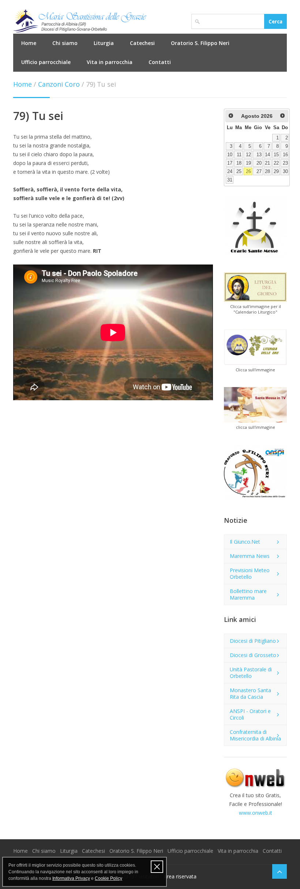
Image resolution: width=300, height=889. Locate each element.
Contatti (160, 62)
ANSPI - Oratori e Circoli (250, 714)
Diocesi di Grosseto (253, 655)
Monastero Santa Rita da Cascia (250, 693)
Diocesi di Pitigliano (253, 640)
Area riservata (180, 876)
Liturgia (104, 43)
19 (248, 163)
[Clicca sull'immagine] (255, 347)
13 (259, 154)
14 (267, 154)
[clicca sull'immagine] (255, 405)
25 (238, 171)
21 (267, 163)
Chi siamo (65, 43)
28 (267, 171)
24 (229, 171)
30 (285, 171)
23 (285, 163)
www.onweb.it (255, 812)
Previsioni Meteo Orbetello (250, 573)
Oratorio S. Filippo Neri (200, 43)
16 (285, 154)
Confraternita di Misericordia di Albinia (255, 735)
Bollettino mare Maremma (248, 594)
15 (276, 154)
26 (248, 171)
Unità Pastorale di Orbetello (251, 672)
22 (276, 163)
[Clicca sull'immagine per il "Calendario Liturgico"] (255, 287)
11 (239, 154)
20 (259, 163)
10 (229, 154)
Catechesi (142, 43)
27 (259, 171)
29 (276, 171)
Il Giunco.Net (245, 541)
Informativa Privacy (71, 878)
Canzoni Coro (59, 84)
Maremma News (250, 555)
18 (238, 163)
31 (229, 180)
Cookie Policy (108, 878)
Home (28, 43)
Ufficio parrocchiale (46, 62)
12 (248, 154)
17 (229, 163)
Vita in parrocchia (109, 62)
